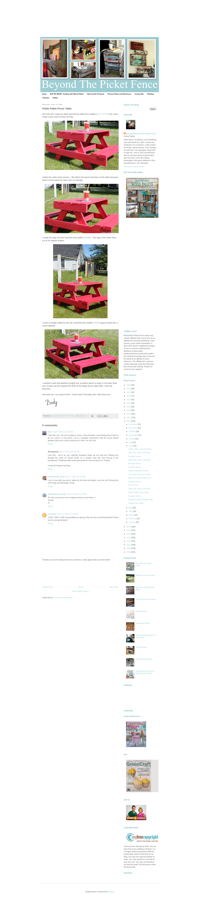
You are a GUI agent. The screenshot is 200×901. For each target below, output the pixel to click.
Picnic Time (133, 485)
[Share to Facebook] (104, 416)
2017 (129, 418)
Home (44, 94)
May (131, 508)
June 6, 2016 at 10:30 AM (62, 432)
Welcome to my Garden (145, 575)
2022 (129, 400)
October (132, 431)
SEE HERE (102, 114)
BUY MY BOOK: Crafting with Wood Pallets (67, 94)
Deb (49, 432)
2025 (129, 389)
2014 (129, 530)
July (131, 442)
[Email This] (98, 416)
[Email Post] (92, 416)
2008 (129, 552)
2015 (129, 527)
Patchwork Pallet (143, 623)
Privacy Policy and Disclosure (119, 94)
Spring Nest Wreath (144, 659)
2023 (129, 396)
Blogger (111, 892)
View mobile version (80, 591)
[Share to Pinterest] (107, 416)
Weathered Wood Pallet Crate (140, 500)
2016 (129, 421)
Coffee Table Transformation (140, 449)
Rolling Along (141, 611)
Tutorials (45, 98)
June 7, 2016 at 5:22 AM (69, 452)
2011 (129, 541)
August (132, 439)
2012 (129, 538)
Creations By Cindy (56, 477)
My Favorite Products (95, 94)
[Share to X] (102, 416)
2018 (129, 414)
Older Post (113, 587)
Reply (50, 444)
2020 (129, 407)
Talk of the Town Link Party (139, 453)
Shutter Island (141, 647)
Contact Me (139, 94)
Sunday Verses (134, 456)
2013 (129, 534)
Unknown (52, 514)
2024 (129, 392)
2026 (129, 385)
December (133, 424)
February (133, 519)
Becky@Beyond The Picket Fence (141, 134)
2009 (129, 548)
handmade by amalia (57, 494)
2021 (129, 403)
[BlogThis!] (100, 416)
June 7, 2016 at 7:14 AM (75, 477)
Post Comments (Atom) (62, 598)
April (131, 511)
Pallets (55, 98)
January (132, 522)
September (133, 435)
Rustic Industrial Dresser (138, 471)
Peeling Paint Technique (146, 599)
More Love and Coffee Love (139, 478)
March (131, 515)
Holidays (150, 94)
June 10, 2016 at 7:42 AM (67, 514)
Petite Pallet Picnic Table (138, 492)
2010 (129, 545)
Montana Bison (134, 463)
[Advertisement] (100, 16)
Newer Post (47, 587)
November (133, 428)
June (131, 446)
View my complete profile (134, 167)
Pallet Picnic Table (136, 503)
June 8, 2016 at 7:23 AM (76, 494)
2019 (129, 410)
